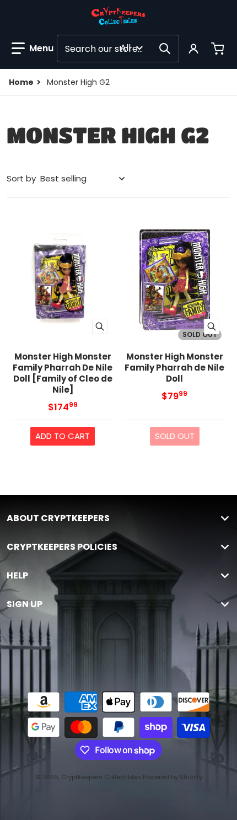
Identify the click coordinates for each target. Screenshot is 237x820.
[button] (32, 48)
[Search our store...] (165, 48)
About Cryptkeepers (58, 518)
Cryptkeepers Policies (62, 547)
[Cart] (218, 48)
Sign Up (24, 604)
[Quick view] (99, 326)
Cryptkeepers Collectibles (102, 777)
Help (17, 575)
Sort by (21, 178)
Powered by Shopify (172, 777)
